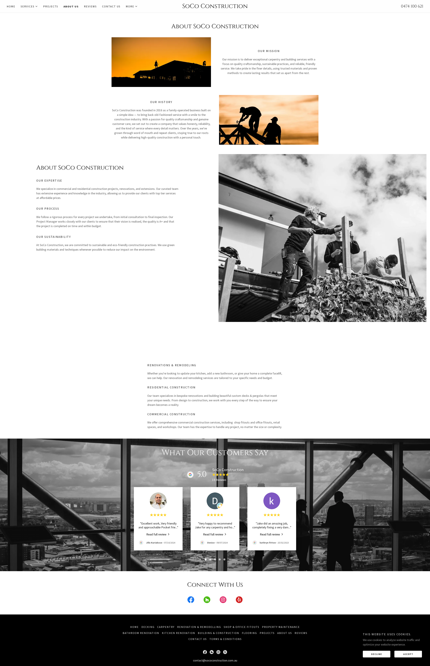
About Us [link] (71, 6)
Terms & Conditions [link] (225, 639)
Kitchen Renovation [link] (178, 633)
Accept (408, 653)
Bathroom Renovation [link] (141, 633)
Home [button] (134, 627)
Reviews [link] (90, 6)
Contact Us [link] (111, 6)
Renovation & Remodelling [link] (199, 627)
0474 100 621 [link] (412, 6)
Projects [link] (50, 6)
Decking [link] (148, 627)
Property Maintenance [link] (281, 627)
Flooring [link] (249, 633)
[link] (215, 7)
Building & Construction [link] (218, 633)
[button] (29, 6)
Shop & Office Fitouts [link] (241, 627)
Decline (376, 653)
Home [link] (11, 6)
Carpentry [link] (166, 627)
